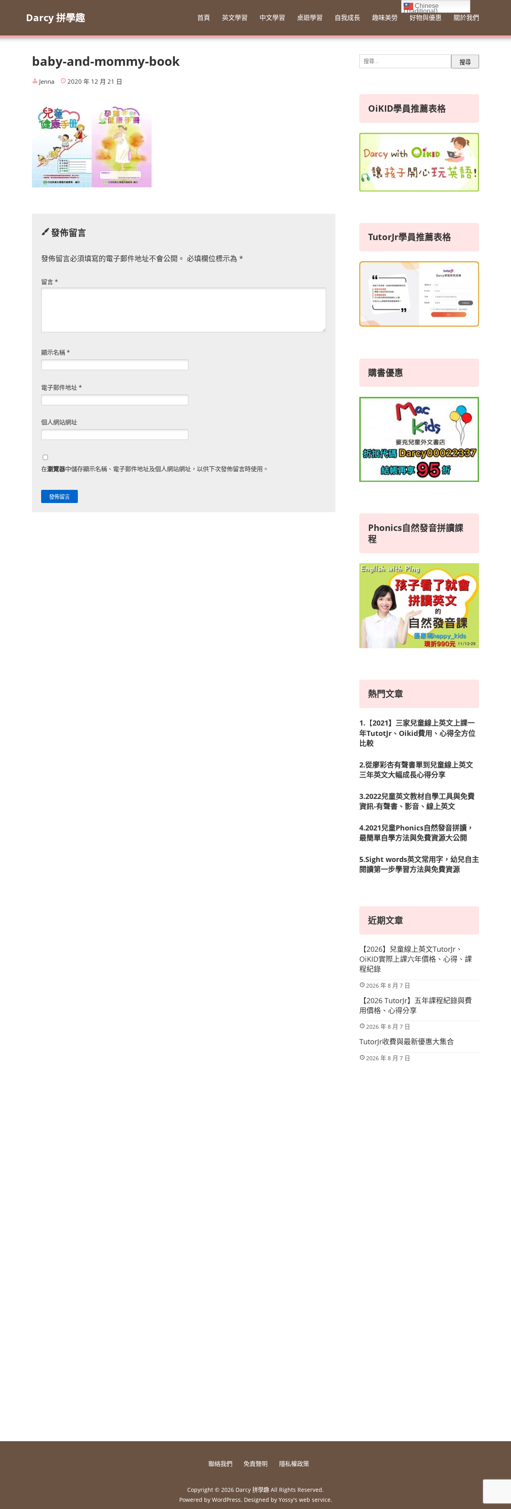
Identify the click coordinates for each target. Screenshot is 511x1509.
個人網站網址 (59, 422)
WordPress (226, 1499)
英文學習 (235, 17)
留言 (49, 282)
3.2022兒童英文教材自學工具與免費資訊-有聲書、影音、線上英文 (417, 801)
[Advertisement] (419, 1297)
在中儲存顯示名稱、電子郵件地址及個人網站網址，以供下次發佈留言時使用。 (155, 469)
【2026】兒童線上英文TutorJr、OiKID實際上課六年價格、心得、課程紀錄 (415, 959)
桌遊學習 (310, 17)
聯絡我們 (220, 1464)
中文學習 (272, 17)
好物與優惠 (426, 17)
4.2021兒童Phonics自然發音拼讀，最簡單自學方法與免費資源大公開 (416, 832)
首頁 (203, 17)
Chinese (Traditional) (421, 7)
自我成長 (347, 17)
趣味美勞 (385, 17)
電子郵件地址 (61, 387)
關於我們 (466, 17)
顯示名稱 (55, 352)
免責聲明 (255, 1464)
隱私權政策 (294, 1464)
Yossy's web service (305, 1499)
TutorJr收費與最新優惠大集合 (406, 1041)
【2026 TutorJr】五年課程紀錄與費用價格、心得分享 (415, 1005)
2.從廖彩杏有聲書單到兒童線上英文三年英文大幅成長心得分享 (416, 769)
